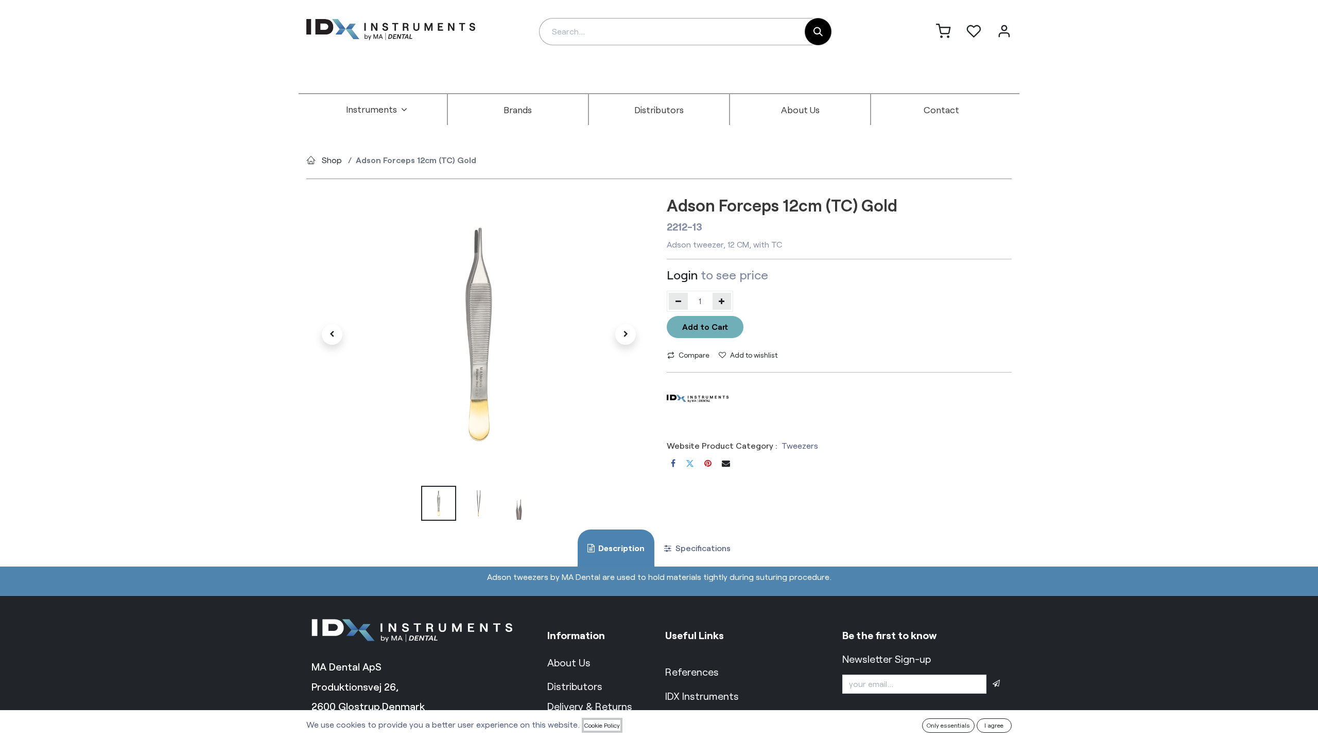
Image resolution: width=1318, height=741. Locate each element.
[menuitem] (377, 109)
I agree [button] (993, 725)
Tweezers (800, 445)
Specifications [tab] (702, 548)
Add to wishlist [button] (753, 354)
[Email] (726, 463)
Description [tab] (621, 548)
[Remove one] (678, 301)
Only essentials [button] (948, 725)
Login (682, 274)
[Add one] (722, 301)
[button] (332, 334)
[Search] (818, 31)
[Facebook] (673, 463)
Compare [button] (694, 354)
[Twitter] (690, 463)
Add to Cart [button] (705, 326)
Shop (332, 160)
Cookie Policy (602, 725)
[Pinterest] (708, 463)
